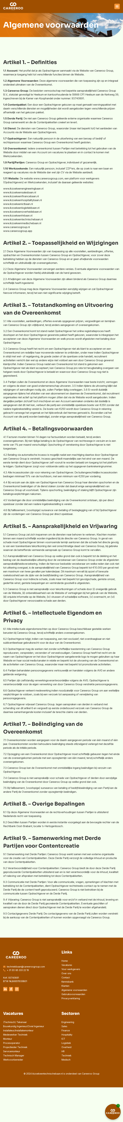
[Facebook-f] (11, 989)
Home (65, 960)
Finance (66, 1030)
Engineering (68, 1022)
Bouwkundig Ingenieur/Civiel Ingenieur (23, 1026)
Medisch (66, 1059)
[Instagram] (17, 989)
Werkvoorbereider (13, 1059)
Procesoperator (11, 1043)
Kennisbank (68, 981)
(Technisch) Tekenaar (15, 1022)
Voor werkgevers (71, 969)
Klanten (65, 985)
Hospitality (67, 1034)
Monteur (7, 1038)
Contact (66, 977)
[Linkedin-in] (5, 989)
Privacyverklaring (71, 998)
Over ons (66, 973)
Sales (64, 1026)
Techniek (66, 1055)
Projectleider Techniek (15, 1047)
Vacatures (67, 965)
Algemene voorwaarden (74, 990)
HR (63, 1051)
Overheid (66, 1047)
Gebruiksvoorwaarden (73, 994)
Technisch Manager (13, 1055)
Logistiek (66, 1043)
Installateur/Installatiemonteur (18, 1030)
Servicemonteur (11, 1051)
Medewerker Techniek (15, 1034)
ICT (63, 1038)
